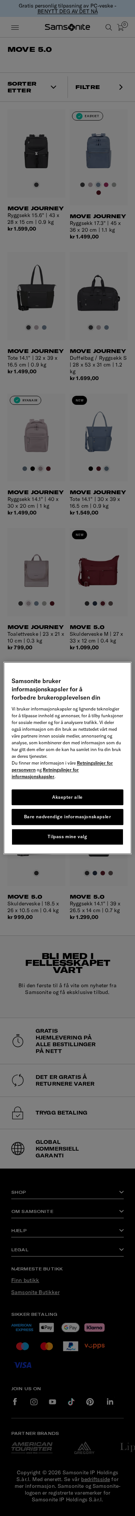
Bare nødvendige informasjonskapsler (67, 817)
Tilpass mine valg (67, 836)
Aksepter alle (67, 797)
